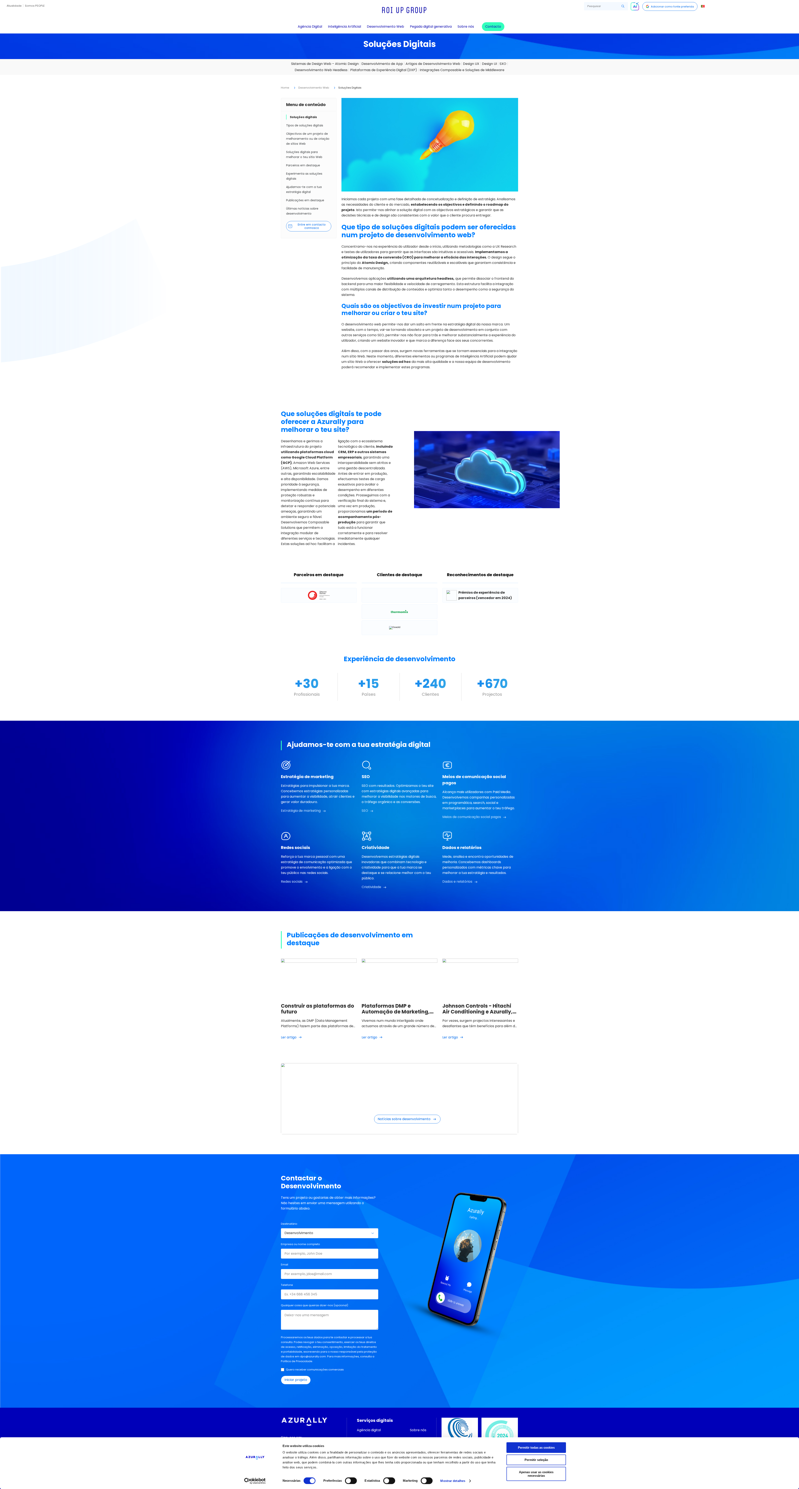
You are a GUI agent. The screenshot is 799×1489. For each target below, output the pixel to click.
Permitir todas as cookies (536, 1447)
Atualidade (14, 6)
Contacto (493, 26)
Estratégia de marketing (301, 810)
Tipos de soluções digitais (304, 125)
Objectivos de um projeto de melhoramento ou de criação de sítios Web (307, 139)
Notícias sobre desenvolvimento (404, 1119)
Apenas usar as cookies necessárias (536, 1473)
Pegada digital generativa (431, 26)
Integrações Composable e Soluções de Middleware (462, 70)
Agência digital (369, 1430)
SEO (365, 810)
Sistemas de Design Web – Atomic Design (325, 63)
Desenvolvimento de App (382, 63)
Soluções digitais (303, 117)
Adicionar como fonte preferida (672, 7)
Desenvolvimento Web (385, 26)
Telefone (287, 1285)
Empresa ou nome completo (300, 1244)
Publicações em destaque (305, 200)
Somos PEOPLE (35, 6)
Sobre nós (466, 26)
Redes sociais (292, 881)
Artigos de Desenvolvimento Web (433, 63)
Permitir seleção (536, 1460)
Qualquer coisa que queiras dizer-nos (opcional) (314, 1305)
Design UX (471, 63)
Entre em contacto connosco (312, 226)
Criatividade (371, 887)
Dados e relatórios (457, 881)
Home (285, 88)
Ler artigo (289, 1037)
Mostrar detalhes (452, 1481)
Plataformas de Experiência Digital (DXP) (383, 70)
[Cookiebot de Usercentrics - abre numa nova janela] (255, 1481)
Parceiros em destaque (303, 165)
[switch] (351, 1480)
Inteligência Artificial (344, 26)
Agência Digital (310, 26)
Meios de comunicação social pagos (471, 816)
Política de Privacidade (296, 1361)
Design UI (489, 63)
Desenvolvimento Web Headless (321, 70)
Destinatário (289, 1224)
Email (284, 1265)
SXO (503, 63)
